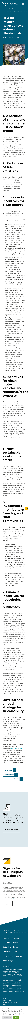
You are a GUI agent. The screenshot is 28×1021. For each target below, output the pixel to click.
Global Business (9, 774)
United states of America (12, 778)
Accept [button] (16, 1017)
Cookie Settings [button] (7, 1017)
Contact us (15, 898)
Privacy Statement (9, 893)
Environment (8, 770)
